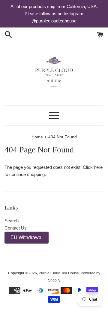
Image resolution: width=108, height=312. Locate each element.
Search (11, 220)
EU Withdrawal (26, 237)
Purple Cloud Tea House (59, 273)
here (98, 167)
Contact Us (15, 227)
